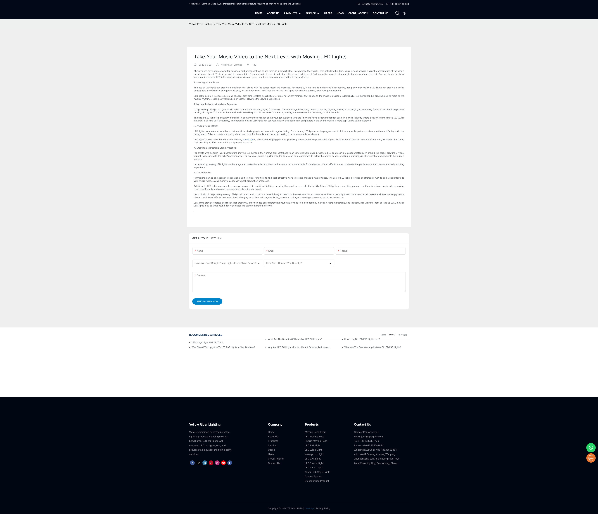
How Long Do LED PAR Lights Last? (362, 339)
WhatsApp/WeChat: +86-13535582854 (375, 449)
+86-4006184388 (399, 3)
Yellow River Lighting (200, 24)
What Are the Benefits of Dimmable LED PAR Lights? (295, 339)
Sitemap (309, 508)
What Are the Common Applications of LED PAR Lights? (372, 347)
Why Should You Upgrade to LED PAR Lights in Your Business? (223, 347)
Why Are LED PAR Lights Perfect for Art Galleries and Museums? (300, 347)
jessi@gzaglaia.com (372, 3)
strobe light (248, 139)
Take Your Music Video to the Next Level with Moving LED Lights (251, 24)
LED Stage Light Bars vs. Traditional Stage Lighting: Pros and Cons (208, 342)
